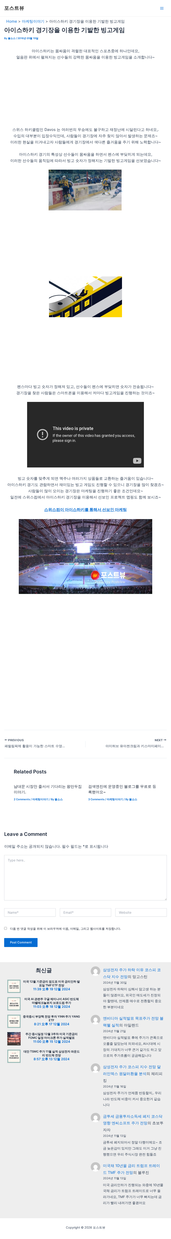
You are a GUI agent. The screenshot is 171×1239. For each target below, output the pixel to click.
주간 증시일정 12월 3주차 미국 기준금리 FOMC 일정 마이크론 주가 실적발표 (51, 1035)
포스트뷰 (14, 8)
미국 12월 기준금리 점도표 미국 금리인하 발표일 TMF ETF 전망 (51, 983)
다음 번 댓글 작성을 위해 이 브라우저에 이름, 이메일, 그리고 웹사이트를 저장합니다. (65, 928)
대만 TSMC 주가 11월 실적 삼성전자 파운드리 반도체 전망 (52, 1053)
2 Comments (22, 799)
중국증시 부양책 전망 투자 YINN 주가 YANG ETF (51, 1018)
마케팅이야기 (40, 799)
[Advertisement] (85, 95)
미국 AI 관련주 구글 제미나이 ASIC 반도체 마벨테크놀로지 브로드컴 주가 (51, 1000)
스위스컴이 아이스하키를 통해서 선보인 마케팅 (85, 509)
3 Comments (96, 799)
